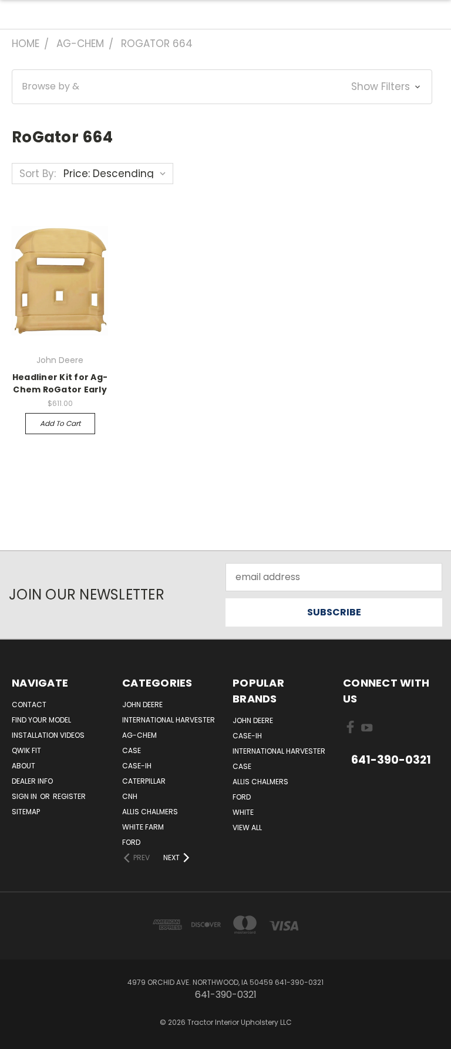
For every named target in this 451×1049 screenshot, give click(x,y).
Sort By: (37, 173)
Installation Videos (48, 735)
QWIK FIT (26, 750)
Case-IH (137, 766)
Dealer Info (32, 781)
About (23, 766)
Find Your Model (41, 720)
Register (69, 796)
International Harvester (168, 720)
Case (131, 750)
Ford (131, 842)
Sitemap (26, 812)
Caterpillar (144, 781)
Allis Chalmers (150, 812)
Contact (29, 705)
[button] (222, 87)
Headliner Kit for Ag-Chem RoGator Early (59, 383)
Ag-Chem (139, 735)
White (243, 812)
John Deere (142, 705)
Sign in (25, 796)
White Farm (143, 827)
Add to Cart (60, 423)
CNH (129, 796)
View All (247, 827)
